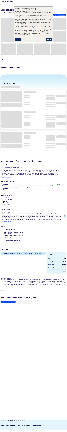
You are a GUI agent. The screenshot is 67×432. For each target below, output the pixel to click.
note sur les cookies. (42, 25)
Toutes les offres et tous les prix (57, 15)
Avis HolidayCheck (8, 302)
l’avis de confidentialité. (29, 27)
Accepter (49, 39)
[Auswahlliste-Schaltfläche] (65, 9)
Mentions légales (19, 36)
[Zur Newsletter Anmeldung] (65, 216)
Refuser (18, 38)
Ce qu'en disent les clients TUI (23, 302)
